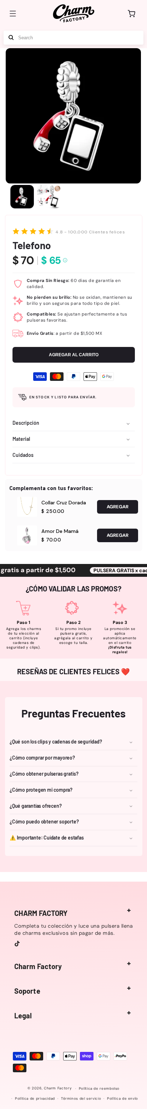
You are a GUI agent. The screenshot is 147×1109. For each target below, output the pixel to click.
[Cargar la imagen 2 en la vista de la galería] (49, 196)
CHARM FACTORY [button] (40, 913)
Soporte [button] (27, 991)
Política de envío (122, 1098)
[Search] (11, 37)
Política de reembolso (99, 1088)
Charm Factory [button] (38, 966)
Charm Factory (58, 1088)
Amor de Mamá (59, 531)
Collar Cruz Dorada (63, 502)
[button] (13, 13)
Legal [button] (23, 1015)
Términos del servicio (81, 1098)
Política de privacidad (35, 1098)
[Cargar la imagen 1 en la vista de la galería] (22, 196)
